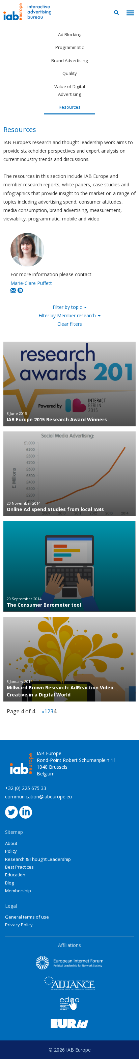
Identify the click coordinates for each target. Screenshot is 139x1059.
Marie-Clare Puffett (31, 283)
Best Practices (19, 867)
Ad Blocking (69, 34)
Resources (70, 107)
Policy (11, 851)
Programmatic (69, 47)
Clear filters (69, 324)
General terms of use (27, 917)
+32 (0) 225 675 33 (25, 788)
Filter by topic (68, 307)
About (11, 843)
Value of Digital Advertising (69, 90)
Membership (18, 891)
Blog (9, 883)
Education (15, 875)
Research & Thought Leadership (38, 859)
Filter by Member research (67, 315)
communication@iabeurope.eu (38, 796)
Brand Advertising (69, 60)
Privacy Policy (19, 925)
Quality (69, 73)
